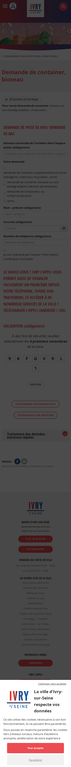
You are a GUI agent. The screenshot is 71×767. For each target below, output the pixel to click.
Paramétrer (35, 760)
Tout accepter (35, 748)
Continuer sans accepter (52, 683)
